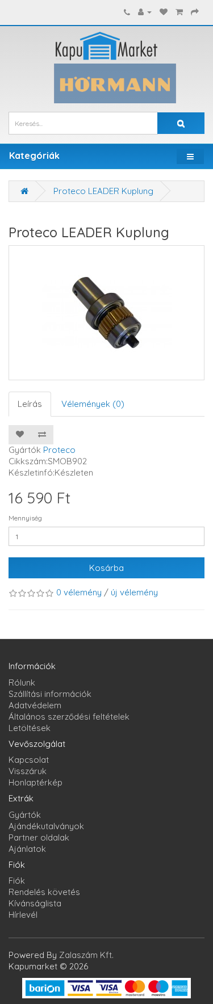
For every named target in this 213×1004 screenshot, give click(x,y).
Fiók (17, 880)
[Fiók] (145, 11)
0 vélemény (79, 592)
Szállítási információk (50, 693)
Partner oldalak (39, 837)
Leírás (30, 403)
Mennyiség (25, 518)
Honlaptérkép (35, 782)
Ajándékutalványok (46, 826)
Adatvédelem (35, 705)
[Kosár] (179, 11)
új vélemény (134, 592)
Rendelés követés (44, 892)
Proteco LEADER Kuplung (103, 191)
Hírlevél (23, 914)
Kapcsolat (29, 759)
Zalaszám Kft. (86, 955)
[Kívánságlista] (164, 11)
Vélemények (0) (92, 403)
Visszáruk (28, 771)
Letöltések (30, 727)
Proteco (59, 449)
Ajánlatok (27, 848)
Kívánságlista (35, 903)
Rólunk (22, 682)
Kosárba (106, 567)
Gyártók (25, 814)
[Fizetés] (195, 11)
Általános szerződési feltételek (69, 716)
